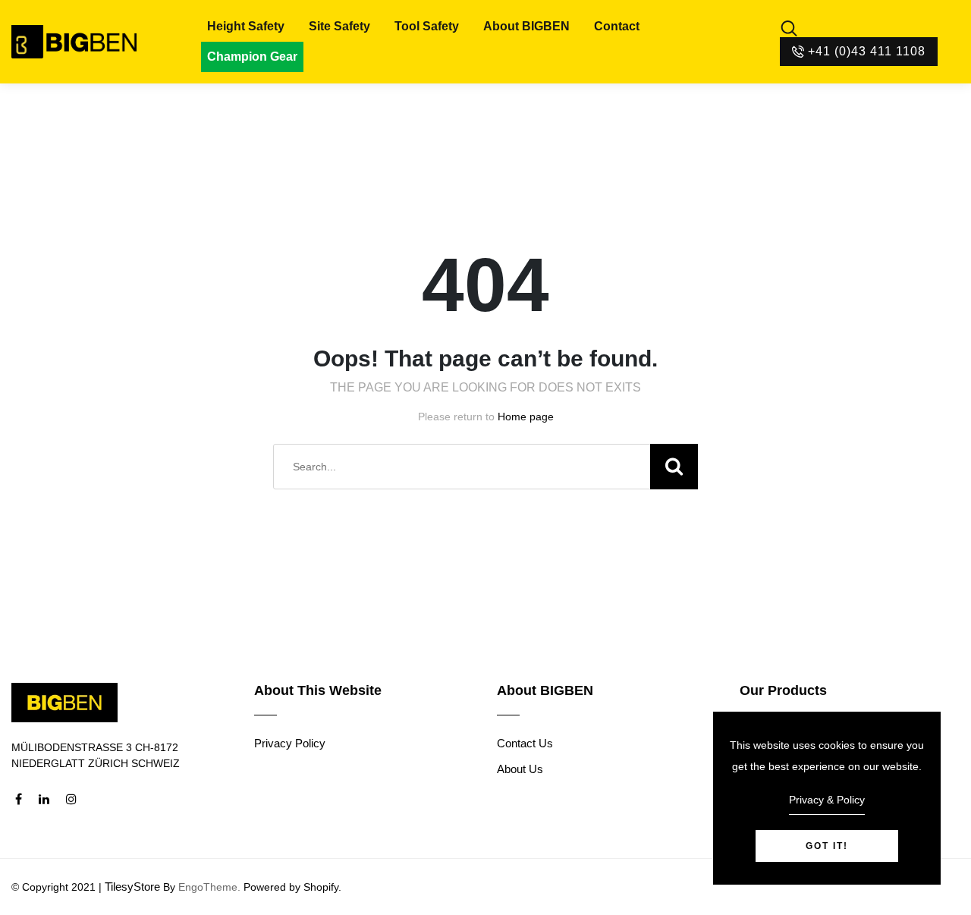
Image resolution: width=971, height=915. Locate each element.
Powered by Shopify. (290, 887)
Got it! (827, 846)
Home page (526, 416)
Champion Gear (252, 56)
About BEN (526, 26)
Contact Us (525, 743)
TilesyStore (132, 886)
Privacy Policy (289, 743)
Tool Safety (426, 26)
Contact (616, 26)
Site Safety (339, 26)
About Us (520, 768)
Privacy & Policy (827, 800)
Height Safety (245, 26)
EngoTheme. (209, 887)
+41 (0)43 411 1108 (866, 51)
